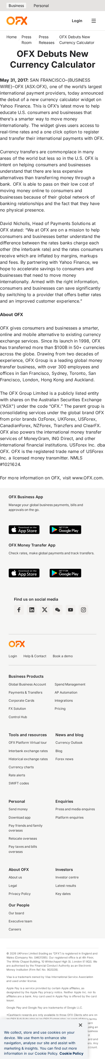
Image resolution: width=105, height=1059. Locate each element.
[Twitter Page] (45, 610)
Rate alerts (17, 775)
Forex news (64, 759)
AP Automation (66, 692)
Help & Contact (34, 656)
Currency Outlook (69, 742)
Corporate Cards (21, 700)
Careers (15, 929)
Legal (13, 886)
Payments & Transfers (25, 692)
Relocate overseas (23, 838)
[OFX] (16, 20)
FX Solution (17, 709)
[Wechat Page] (57, 610)
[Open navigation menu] (94, 21)
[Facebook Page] (19, 610)
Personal (41, 5)
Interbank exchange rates (28, 751)
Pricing (60, 709)
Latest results (65, 886)
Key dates (63, 894)
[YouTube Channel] (70, 610)
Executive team (20, 921)
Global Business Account (27, 684)
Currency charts (21, 767)
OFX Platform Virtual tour (28, 742)
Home (11, 36)
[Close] (80, 1025)
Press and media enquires (75, 809)
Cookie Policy (71, 1053)
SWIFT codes (19, 783)
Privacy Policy (20, 894)
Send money (18, 809)
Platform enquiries (69, 817)
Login (77, 20)
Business (16, 5)
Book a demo (63, 656)
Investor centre (67, 877)
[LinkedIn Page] (32, 610)
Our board (16, 913)
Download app (19, 817)
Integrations (64, 700)
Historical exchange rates (28, 759)
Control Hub (18, 717)
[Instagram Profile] (83, 610)
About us (15, 877)
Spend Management (70, 684)
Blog (58, 751)
